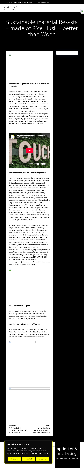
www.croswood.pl (15, 250)
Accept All (42, 459)
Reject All (28, 459)
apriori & (11, 8)
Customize (14, 459)
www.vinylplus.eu (15, 262)
